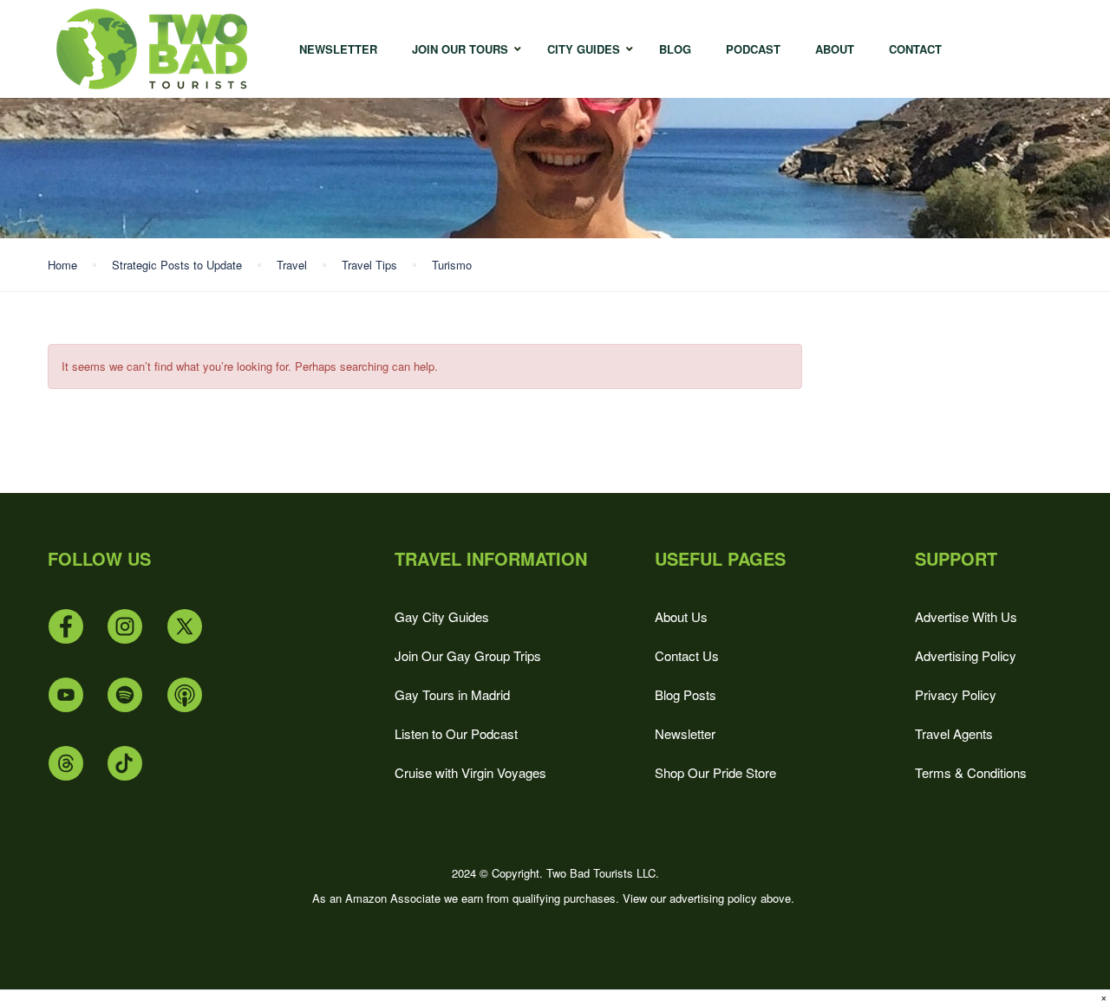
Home (62, 264)
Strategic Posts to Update (177, 264)
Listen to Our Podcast (456, 733)
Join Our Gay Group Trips (468, 655)
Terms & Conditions (971, 772)
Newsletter (685, 733)
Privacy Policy (955, 694)
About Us (681, 616)
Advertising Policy (965, 655)
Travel (292, 264)
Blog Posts (685, 694)
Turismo (452, 264)
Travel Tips (369, 264)
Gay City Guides (442, 616)
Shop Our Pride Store (715, 772)
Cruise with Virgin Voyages (470, 772)
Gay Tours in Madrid (452, 694)
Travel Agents (954, 733)
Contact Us (687, 655)
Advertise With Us (966, 616)
